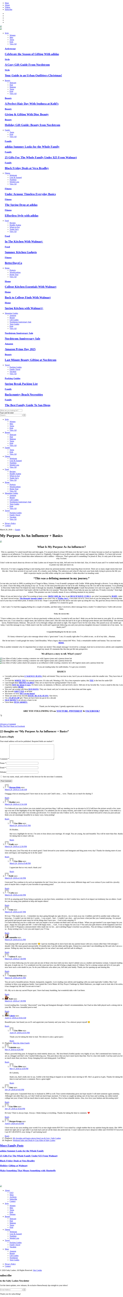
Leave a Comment (8, 724)
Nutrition (13, 180)
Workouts (13, 175)
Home (7, 268)
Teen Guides (14, 324)
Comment (4, 759)
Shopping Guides (11, 313)
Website (3, 772)
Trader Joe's (14, 229)
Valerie (12, 1016)
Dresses (12, 1214)
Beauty (7, 80)
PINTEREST (75, 711)
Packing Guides (16, 367)
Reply (7, 798)
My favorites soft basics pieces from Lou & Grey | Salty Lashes (37, 1138)
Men (11, 37)
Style (7, 33)
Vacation (13, 372)
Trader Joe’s (14, 478)
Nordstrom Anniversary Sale (20, 322)
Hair (11, 85)
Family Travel (15, 369)
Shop (7, 3)
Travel (7, 365)
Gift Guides (14, 320)
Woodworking (15, 272)
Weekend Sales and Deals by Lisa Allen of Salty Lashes (34, 1140)
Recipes (13, 223)
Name (3, 763)
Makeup (13, 87)
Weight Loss (14, 182)
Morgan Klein (15, 787)
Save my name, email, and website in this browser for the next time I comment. (33, 777)
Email (3, 768)
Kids (11, 42)
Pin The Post (5, 726)
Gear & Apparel (16, 177)
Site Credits (37, 1270)
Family (7, 130)
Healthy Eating (15, 225)
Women (12, 35)
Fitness (7, 173)
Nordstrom (14, 1258)
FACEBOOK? (93, 711)
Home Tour (14, 275)
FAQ (11, 1193)
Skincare (13, 83)
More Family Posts (11, 1145)
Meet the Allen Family (21, 1043)
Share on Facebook (17, 726)
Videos (7, 7)
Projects (13, 270)
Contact (8, 526)
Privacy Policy (10, 523)
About (7, 5)
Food (7, 221)
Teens (12, 40)
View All (13, 44)
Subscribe (8, 9)
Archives (13, 1197)
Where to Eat (15, 227)
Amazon (13, 315)
